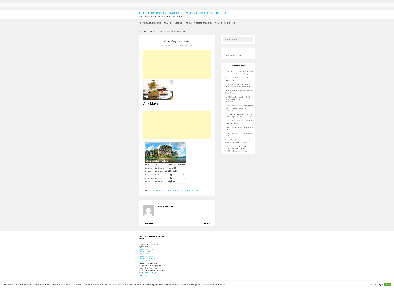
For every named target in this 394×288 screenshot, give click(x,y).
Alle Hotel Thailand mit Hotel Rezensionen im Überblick (162, 31)
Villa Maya (194, 190)
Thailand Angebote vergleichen (199, 23)
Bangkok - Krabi (144, 254)
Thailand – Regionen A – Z (225, 23)
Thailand (187, 190)
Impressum (230, 51)
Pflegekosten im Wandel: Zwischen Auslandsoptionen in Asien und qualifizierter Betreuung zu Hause (236, 148)
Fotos (163, 190)
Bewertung (156, 190)
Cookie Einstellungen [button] (376, 284)
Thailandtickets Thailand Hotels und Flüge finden (182, 13)
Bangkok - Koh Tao (145, 261)
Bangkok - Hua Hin (145, 275)
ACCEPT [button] (387, 284)
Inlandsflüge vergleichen (150, 23)
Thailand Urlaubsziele (173, 23)
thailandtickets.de (167, 45)
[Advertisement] (177, 64)
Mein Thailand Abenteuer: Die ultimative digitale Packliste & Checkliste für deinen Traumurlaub (238, 99)
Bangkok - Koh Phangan (147, 258)
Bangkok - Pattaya (149, 273)
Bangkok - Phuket (144, 251)
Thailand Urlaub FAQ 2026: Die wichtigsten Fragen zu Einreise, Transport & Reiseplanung (239, 108)
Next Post (207, 223)
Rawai (191, 45)
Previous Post (148, 223)
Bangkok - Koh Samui (146, 256)
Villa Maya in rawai (177, 41)
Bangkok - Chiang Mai (146, 249)
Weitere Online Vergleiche (236, 55)
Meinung (175, 190)
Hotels (187, 45)
